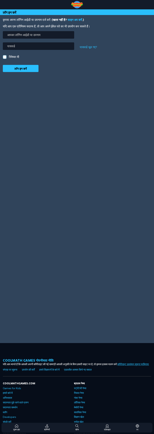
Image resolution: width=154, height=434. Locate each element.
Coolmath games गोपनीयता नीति (28, 360)
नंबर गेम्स (78, 397)
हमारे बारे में (8, 393)
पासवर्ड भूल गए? (88, 47)
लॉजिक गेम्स (79, 402)
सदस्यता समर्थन (10, 407)
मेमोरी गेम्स (78, 407)
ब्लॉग (5, 412)
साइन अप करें (75, 20)
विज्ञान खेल (79, 417)
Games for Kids (12, 388)
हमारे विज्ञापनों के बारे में (49, 369)
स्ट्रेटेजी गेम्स (80, 388)
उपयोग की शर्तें (28, 369)
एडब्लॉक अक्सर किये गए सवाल (78, 369)
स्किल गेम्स (79, 393)
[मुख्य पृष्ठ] (77, 4)
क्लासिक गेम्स (80, 412)
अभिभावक (7, 397)
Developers (9, 417)
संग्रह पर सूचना (10, 369)
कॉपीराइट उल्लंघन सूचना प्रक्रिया (133, 364)
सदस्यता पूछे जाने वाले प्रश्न (16, 402)
